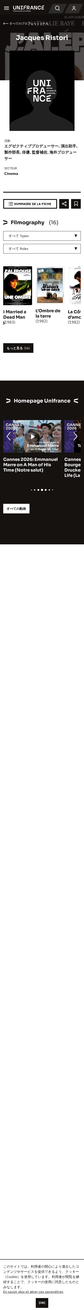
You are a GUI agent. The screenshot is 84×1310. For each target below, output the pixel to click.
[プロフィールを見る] (74, 8)
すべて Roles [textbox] (18, 248)
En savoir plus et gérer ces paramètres (33, 1291)
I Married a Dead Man (14, 314)
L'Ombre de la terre (48, 313)
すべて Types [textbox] (19, 236)
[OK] (42, 1303)
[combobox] (42, 236)
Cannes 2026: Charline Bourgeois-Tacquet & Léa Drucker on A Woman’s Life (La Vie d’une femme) (31, 467)
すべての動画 (16, 509)
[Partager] (64, 204)
